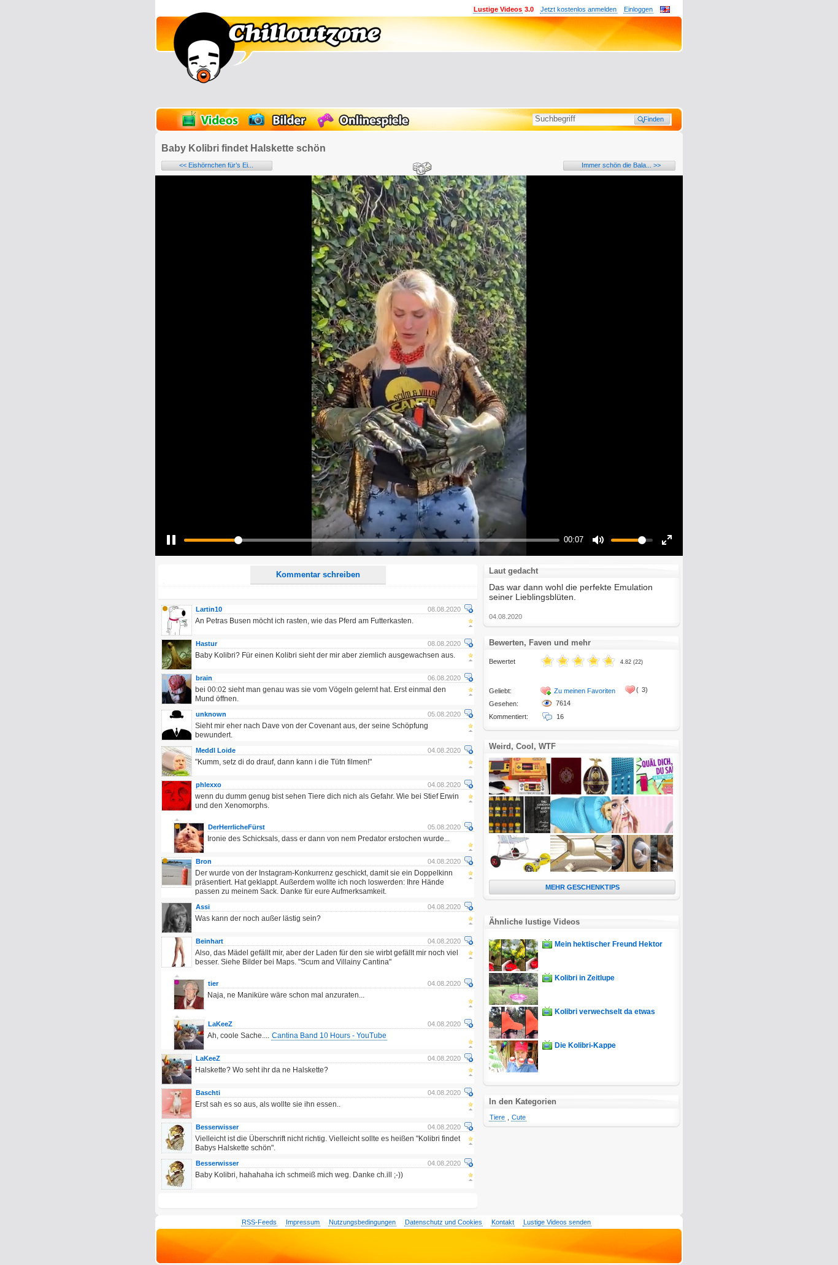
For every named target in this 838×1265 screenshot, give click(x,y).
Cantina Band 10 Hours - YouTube (329, 1035)
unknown (211, 714)
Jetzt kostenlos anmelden (578, 9)
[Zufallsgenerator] (420, 169)
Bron (204, 861)
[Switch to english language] (665, 10)
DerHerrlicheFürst (236, 827)
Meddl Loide (216, 750)
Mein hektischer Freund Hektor (609, 944)
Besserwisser (217, 1127)
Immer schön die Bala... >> (621, 165)
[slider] (371, 540)
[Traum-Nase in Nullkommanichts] (642, 830)
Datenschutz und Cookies (443, 1222)
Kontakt (502, 1222)
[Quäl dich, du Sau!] (642, 792)
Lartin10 (209, 609)
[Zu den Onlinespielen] (365, 126)
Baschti (208, 1092)
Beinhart (209, 941)
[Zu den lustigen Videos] (209, 126)
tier (213, 983)
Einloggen (638, 9)
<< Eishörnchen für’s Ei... (216, 165)
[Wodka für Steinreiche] (581, 792)
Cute (519, 1117)
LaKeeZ (220, 1024)
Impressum (303, 1222)
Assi (203, 906)
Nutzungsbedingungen (362, 1222)
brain (204, 678)
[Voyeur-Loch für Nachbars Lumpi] (642, 869)
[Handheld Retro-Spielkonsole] (519, 792)
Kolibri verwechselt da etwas (605, 1011)
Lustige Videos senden (557, 1222)
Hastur (206, 643)
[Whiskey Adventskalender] (519, 830)
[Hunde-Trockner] (581, 830)
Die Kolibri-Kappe (585, 1045)
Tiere (497, 1117)
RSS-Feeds (259, 1222)
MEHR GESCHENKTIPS (582, 887)
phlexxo (208, 784)
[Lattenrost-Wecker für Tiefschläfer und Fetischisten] (581, 869)
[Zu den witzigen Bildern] (278, 126)
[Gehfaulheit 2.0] (519, 869)
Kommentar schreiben (318, 574)
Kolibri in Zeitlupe (585, 978)
